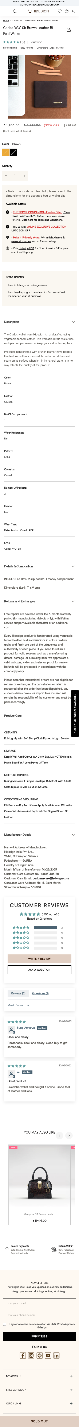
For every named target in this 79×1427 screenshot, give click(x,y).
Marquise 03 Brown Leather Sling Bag (45, 1214)
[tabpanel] (39, 87)
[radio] (6, 152)
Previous (60, 1136)
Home (6, 20)
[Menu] (6, 11)
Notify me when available (75, 713)
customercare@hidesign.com (51, 878)
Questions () (40, 993)
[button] (11, 42)
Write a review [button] (39, 959)
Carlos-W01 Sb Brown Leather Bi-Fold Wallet (35, 20)
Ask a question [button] (39, 970)
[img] (17, 1022)
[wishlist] (60, 11)
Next (69, 1136)
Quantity (7, 166)
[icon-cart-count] (67, 11)
